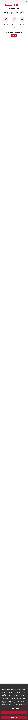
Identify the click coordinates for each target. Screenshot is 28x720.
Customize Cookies (14, 708)
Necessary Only (14, 713)
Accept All (14, 717)
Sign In (14, 35)
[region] (14, 702)
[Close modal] (26, 2)
